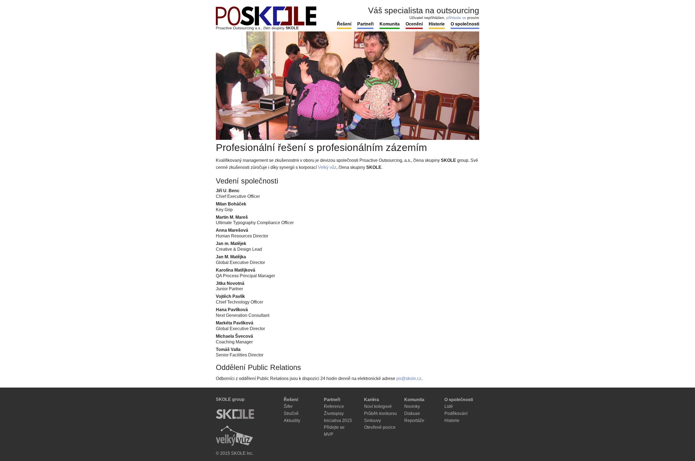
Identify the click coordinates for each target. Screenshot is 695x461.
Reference (334, 406)
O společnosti (465, 24)
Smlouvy (372, 420)
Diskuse (412, 413)
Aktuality (292, 420)
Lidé (448, 406)
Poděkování (455, 413)
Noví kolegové (378, 406)
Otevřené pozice (380, 427)
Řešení (344, 24)
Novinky (412, 406)
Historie (437, 24)
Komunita (390, 24)
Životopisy (334, 413)
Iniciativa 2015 (338, 420)
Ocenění (414, 24)
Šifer (288, 406)
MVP (328, 434)
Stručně (291, 413)
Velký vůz (327, 167)
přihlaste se (456, 18)
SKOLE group (230, 399)
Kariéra (371, 399)
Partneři (365, 24)
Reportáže (414, 420)
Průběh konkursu (380, 413)
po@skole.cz (408, 378)
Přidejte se (334, 427)
